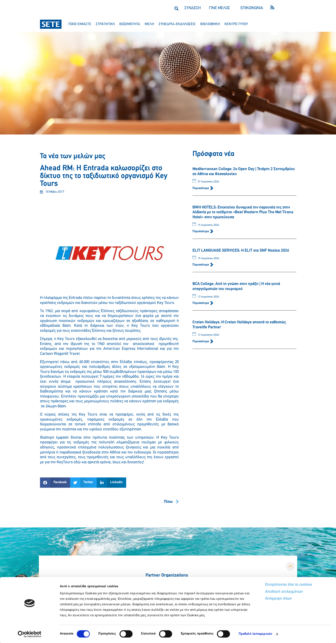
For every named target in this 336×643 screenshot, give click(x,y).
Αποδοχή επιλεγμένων (284, 592)
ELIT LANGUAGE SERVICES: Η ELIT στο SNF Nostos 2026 (240, 251)
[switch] (126, 634)
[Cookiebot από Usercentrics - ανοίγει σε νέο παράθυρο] (30, 634)
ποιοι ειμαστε (79, 24)
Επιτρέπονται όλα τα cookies (288, 585)
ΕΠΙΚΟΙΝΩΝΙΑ (251, 8)
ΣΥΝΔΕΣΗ (192, 8)
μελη (149, 24)
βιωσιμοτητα (129, 24)
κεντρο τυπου (236, 24)
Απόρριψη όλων (278, 599)
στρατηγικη (105, 24)
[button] (176, 8)
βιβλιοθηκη (210, 24)
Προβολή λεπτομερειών (255, 634)
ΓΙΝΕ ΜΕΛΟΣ (219, 8)
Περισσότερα (201, 188)
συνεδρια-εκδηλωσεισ (177, 24)
